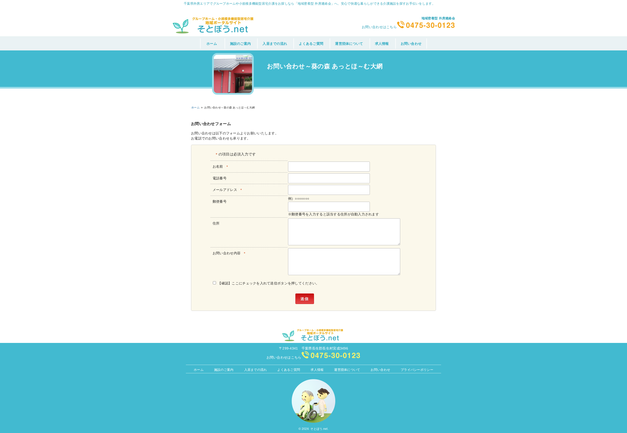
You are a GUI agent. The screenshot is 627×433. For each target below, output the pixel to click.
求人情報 (382, 44)
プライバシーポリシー (417, 369)
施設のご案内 (240, 44)
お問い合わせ (411, 44)
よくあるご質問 (311, 44)
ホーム (211, 44)
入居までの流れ (275, 44)
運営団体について (349, 44)
